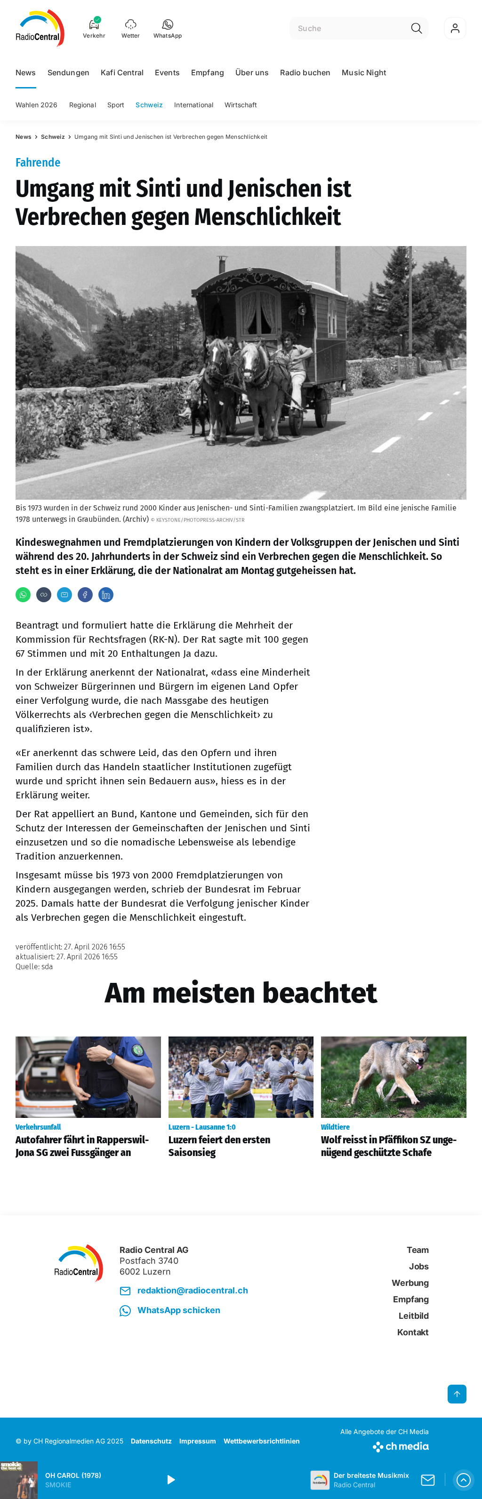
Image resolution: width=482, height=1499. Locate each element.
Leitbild (414, 1316)
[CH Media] (384, 1445)
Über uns (252, 72)
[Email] (64, 594)
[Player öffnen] (464, 1480)
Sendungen (68, 72)
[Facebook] (85, 594)
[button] (167, 28)
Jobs (419, 1266)
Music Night (364, 72)
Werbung (410, 1283)
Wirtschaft (241, 105)
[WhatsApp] (23, 594)
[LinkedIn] (105, 594)
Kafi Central (122, 72)
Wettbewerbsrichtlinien (262, 1441)
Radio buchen (305, 72)
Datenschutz (151, 1441)
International (193, 105)
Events (167, 72)
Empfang (207, 72)
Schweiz (149, 105)
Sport (116, 105)
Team (418, 1250)
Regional (82, 105)
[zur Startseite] (40, 28)
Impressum (197, 1441)
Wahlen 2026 (37, 105)
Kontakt (413, 1332)
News (26, 72)
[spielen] (170, 1480)
